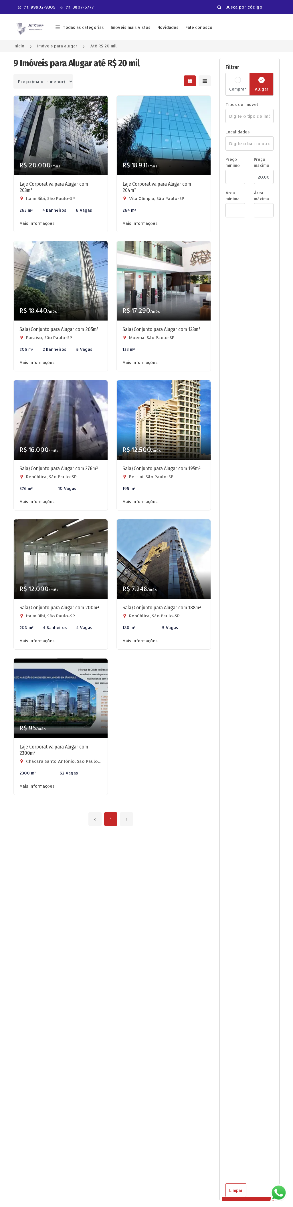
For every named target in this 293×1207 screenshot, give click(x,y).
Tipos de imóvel (241, 104)
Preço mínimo (232, 162)
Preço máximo (261, 162)
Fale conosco (198, 27)
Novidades (168, 27)
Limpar (236, 1190)
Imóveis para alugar (57, 45)
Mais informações (37, 223)
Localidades (237, 131)
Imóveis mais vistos (131, 27)
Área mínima (232, 195)
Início (18, 45)
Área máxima (261, 195)
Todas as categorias (83, 27)
